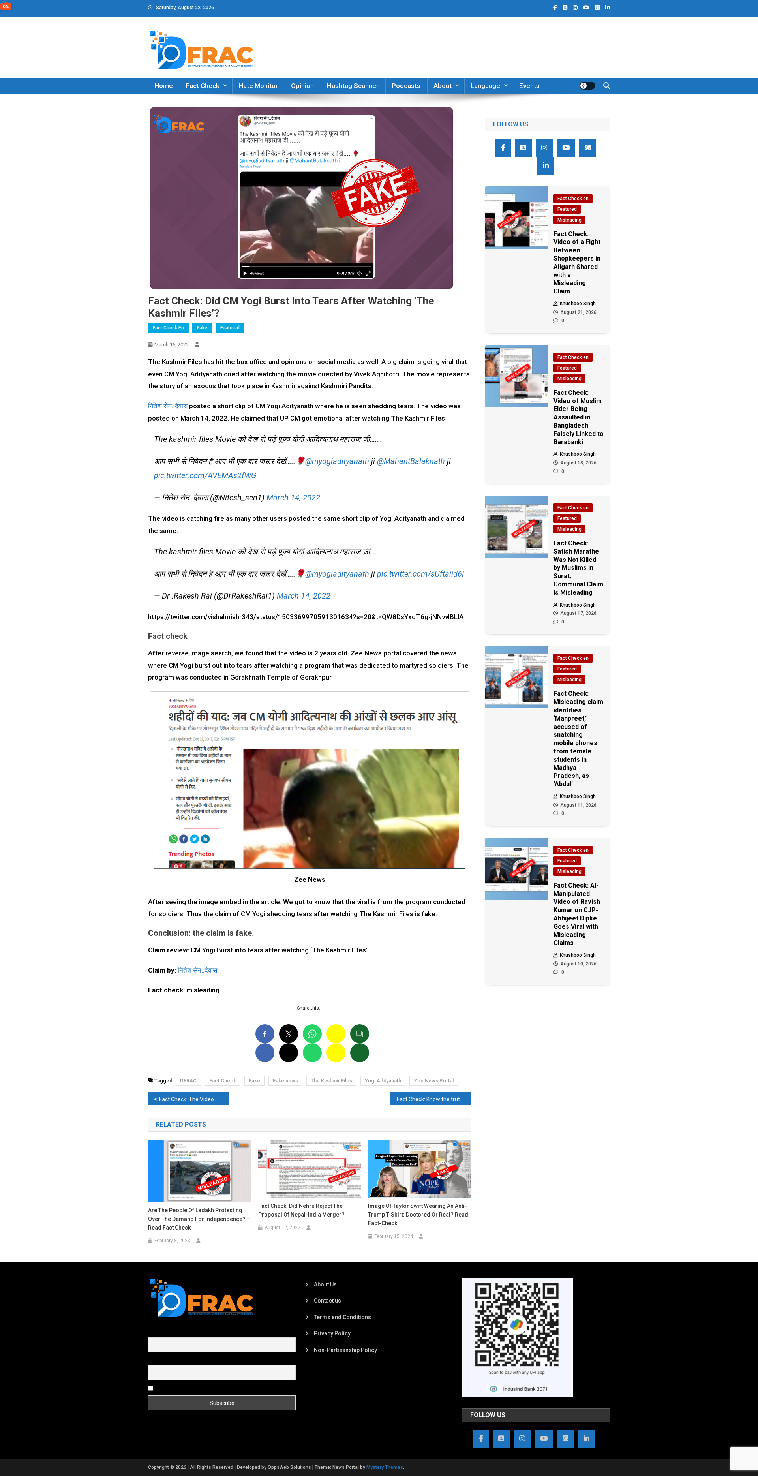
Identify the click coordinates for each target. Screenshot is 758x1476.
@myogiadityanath (337, 461)
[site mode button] (587, 86)
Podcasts (406, 86)
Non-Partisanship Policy (345, 1350)
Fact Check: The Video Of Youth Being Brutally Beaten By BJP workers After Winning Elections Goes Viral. (194, 1099)
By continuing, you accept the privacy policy (210, 1387)
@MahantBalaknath (411, 461)
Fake (202, 328)
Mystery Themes (384, 1467)
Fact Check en (168, 328)
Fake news (285, 1081)
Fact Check (203, 86)
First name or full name (177, 1333)
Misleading (569, 220)
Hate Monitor (258, 86)
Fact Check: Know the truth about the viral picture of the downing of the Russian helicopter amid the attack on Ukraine (434, 1099)
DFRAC (188, 1081)
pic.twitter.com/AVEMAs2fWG (205, 475)
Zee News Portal (434, 1081)
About (442, 86)
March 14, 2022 (293, 497)
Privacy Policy (332, 1333)
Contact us (327, 1301)
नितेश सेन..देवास (168, 406)
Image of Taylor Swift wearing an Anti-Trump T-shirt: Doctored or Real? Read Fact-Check (418, 1214)
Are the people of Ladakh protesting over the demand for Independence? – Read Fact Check (199, 1219)
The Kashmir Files (331, 1081)
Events (529, 86)
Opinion (302, 86)
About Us (325, 1284)
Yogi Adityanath (383, 1081)
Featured (230, 328)
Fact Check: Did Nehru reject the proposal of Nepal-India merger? (301, 1210)
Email (155, 1360)
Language (485, 86)
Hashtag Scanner (353, 86)
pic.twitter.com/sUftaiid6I (420, 573)
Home (163, 86)
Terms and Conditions (342, 1317)
